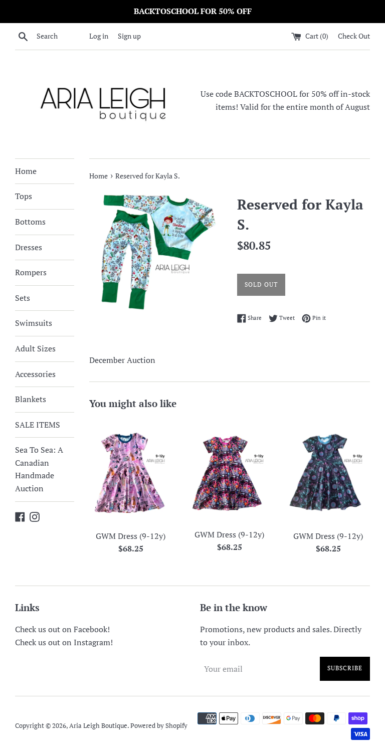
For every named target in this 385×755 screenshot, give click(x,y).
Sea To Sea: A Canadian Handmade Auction (39, 469)
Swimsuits (33, 322)
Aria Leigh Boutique (98, 725)
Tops (23, 196)
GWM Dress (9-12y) (130, 535)
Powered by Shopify (158, 725)
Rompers (31, 272)
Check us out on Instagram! (64, 642)
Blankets (30, 399)
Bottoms (30, 221)
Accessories (35, 374)
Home (26, 170)
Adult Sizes (35, 348)
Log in (98, 36)
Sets (22, 297)
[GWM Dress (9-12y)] (131, 472)
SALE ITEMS (37, 424)
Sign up (129, 36)
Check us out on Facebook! (62, 629)
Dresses (28, 247)
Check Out (354, 36)
